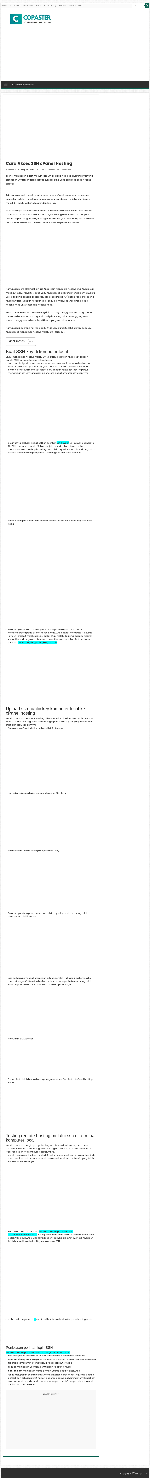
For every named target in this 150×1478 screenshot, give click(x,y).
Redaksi (62, 5)
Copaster (142, 1473)
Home (38, 5)
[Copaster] (31, 19)
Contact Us (15, 5)
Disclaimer (28, 5)
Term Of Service (76, 5)
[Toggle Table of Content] (29, 341)
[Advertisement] (75, 56)
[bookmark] (147, 5)
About (4, 5)
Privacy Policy (50, 5)
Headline (6, 84)
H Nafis (12, 169)
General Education (23, 84)
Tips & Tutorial (47, 169)
